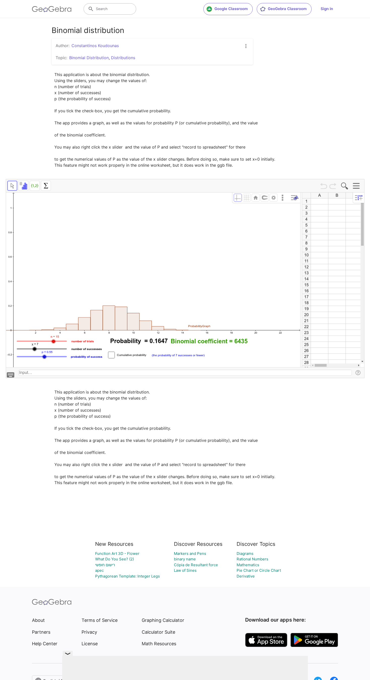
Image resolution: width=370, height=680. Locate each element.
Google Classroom (231, 8)
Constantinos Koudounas (95, 45)
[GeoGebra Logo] (51, 9)
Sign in (327, 8)
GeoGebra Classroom (287, 8)
